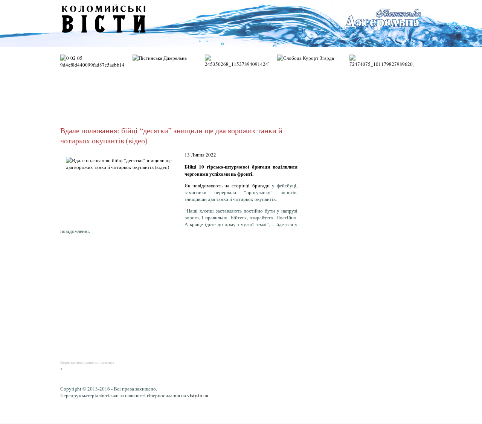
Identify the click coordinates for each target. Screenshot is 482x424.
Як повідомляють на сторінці (218, 185)
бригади (261, 185)
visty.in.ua (197, 395)
